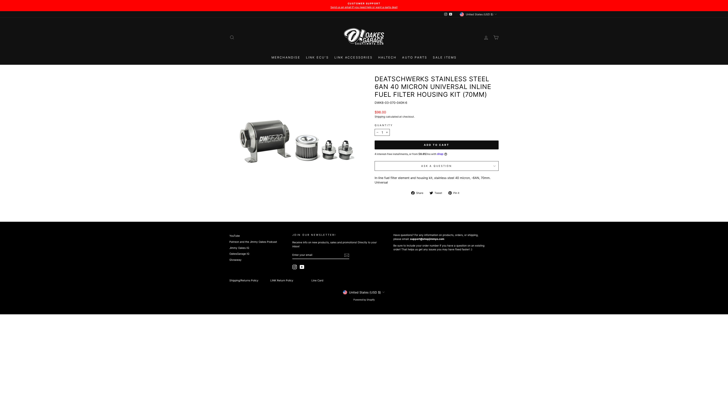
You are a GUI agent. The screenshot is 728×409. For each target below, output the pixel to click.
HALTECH (387, 57)
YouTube (234, 235)
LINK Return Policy (281, 280)
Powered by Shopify (364, 299)
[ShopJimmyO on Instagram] (294, 267)
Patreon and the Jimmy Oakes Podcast (253, 241)
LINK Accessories (353, 57)
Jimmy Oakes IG (239, 247)
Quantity (384, 125)
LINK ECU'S (317, 57)
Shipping (380, 116)
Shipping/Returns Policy (243, 280)
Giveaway (235, 259)
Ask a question (436, 166)
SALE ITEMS (445, 57)
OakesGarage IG (239, 253)
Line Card (317, 280)
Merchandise (285, 57)
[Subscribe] (346, 255)
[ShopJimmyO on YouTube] (302, 267)
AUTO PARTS (414, 57)
